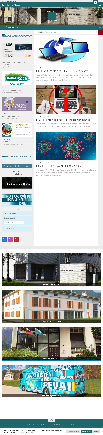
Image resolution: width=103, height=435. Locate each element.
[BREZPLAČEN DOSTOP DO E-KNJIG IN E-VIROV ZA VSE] (66, 51)
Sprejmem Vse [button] (86, 431)
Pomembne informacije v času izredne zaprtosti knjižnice (63, 119)
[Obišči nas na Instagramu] (10, 239)
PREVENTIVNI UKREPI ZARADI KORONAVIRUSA (58, 165)
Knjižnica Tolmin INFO (51, 284)
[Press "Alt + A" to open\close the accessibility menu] (95, 2)
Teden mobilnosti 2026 (10, 116)
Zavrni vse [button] (96, 431)
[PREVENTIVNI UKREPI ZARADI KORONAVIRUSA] (66, 146)
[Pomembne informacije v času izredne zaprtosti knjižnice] (66, 99)
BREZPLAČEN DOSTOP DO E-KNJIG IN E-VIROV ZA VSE (62, 70)
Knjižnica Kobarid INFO (51, 321)
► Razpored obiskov (10, 228)
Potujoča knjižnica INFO (51, 395)
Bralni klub (6, 142)
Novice (38, 68)
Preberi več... (30, 432)
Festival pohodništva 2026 (12, 90)
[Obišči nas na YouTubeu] (16, 239)
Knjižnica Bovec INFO (51, 358)
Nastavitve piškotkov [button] (73, 431)
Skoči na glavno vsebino (8, 1)
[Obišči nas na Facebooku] (4, 239)
